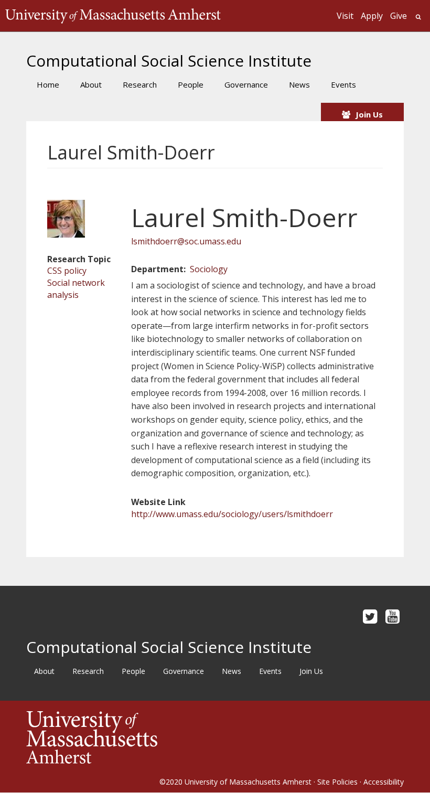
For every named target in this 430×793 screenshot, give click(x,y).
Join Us (369, 114)
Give (398, 16)
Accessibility (383, 782)
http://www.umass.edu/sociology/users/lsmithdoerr (232, 514)
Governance (246, 84)
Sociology (209, 269)
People (190, 84)
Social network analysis (76, 289)
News (299, 84)
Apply (372, 16)
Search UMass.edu (418, 17)
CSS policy (67, 270)
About (91, 84)
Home (48, 84)
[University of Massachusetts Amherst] (120, 737)
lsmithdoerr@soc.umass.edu (186, 241)
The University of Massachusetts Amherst (113, 16)
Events (343, 84)
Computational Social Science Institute (168, 60)
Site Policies (337, 782)
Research (140, 84)
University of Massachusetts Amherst (248, 782)
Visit (345, 16)
